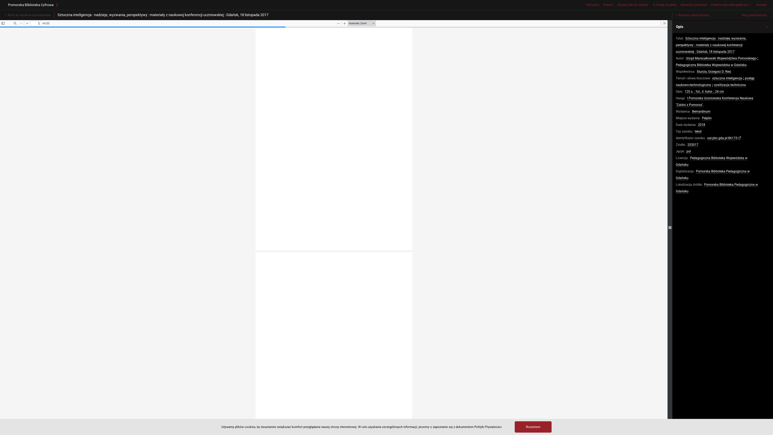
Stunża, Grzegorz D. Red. (714, 72)
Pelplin (707, 118)
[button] (723, 26)
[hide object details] (670, 227)
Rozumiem (533, 427)
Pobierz (608, 5)
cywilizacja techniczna (730, 85)
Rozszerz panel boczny (694, 15)
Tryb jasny (592, 5)
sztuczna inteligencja (727, 78)
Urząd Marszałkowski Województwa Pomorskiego (721, 58)
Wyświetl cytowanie (694, 5)
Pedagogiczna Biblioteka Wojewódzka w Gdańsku (711, 65)
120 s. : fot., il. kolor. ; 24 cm (704, 91)
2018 (701, 125)
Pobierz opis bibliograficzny (729, 5)
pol (688, 151)
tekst (698, 131)
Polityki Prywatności (488, 427)
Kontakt (761, 5)
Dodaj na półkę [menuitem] (666, 5)
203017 (692, 145)
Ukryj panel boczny (754, 15)
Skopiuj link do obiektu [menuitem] (632, 5)
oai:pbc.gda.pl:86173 (722, 138)
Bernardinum (701, 111)
